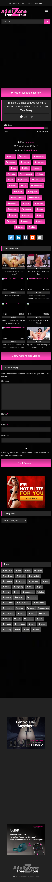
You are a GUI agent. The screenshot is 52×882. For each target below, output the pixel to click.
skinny (13, 215)
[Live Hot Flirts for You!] (26, 507)
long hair (33, 192)
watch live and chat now (27, 92)
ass (19, 571)
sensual (44, 613)
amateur (24, 156)
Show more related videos (26, 355)
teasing (41, 221)
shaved (29, 619)
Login (30, 3)
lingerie (8, 597)
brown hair (40, 156)
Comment (5, 381)
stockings (21, 624)
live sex (19, 192)
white (33, 227)
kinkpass (30, 142)
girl (11, 180)
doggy (37, 168)
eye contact (27, 174)
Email (4, 425)
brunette (12, 162)
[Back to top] (44, 874)
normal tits (9, 613)
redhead (13, 209)
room (33, 613)
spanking (26, 221)
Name (4, 414)
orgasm (40, 203)
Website (5, 435)
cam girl (26, 162)
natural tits (44, 608)
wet (27, 629)
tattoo (43, 624)
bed (28, 571)
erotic (12, 174)
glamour (23, 180)
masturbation (18, 197)
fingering (19, 587)
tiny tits (20, 227)
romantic (28, 209)
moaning (13, 203)
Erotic (11, 156)
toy (18, 629)
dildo (26, 168)
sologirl (12, 221)
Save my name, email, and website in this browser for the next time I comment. (25, 454)
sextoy (7, 619)
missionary (35, 197)
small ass (27, 215)
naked (20, 608)
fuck (41, 174)
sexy (41, 209)
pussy (22, 613)
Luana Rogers (30, 150)
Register (38, 3)
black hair (9, 576)
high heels (39, 180)
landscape (38, 186)
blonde (22, 576)
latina (41, 592)
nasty (27, 203)
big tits (39, 571)
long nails (9, 603)
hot (24, 186)
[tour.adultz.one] (21, 12)
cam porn (40, 162)
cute (14, 168)
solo (40, 215)
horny (13, 186)
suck (33, 624)
